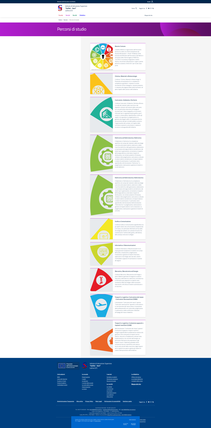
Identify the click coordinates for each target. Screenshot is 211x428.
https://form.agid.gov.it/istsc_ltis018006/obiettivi (119, 415)
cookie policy (98, 421)
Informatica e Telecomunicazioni (125, 245)
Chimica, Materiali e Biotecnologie (126, 76)
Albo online (110, 397)
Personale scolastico (112, 379)
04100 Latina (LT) (111, 408)
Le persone (85, 381)
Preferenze (132, 419)
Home (60, 20)
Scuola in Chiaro (61, 381)
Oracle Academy (61, 383)
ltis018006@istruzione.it (96, 409)
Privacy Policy (89, 401)
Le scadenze (110, 395)
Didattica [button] (82, 15)
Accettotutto (125, 424)
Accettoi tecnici (133, 424)
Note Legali (99, 401)
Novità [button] (75, 15)
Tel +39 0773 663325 (80, 409)
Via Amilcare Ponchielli (100, 408)
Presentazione (86, 377)
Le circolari (109, 391)
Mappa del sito (148, 15)
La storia (84, 389)
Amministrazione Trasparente (65, 401)
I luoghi (84, 379)
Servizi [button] (68, 15)
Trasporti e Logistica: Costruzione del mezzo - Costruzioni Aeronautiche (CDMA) (129, 298)
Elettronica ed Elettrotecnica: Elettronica (128, 138)
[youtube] (149, 8)
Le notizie (109, 387)
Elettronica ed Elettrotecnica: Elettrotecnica (129, 178)
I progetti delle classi (137, 381)
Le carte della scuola (87, 385)
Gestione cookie (127, 401)
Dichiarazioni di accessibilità (112, 401)
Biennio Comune (120, 46)
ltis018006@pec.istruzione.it (128, 409)
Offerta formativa (136, 377)
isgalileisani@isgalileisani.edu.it (110, 409)
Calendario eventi (111, 393)
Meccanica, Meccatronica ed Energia (126, 271)
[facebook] (146, 8)
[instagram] (151, 8)
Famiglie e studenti (112, 377)
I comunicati (110, 389)
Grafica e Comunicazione (123, 221)
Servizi (66, 20)
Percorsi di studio (111, 381)
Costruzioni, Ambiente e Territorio (126, 100)
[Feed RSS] (153, 8)
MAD (58, 377)
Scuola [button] (61, 15)
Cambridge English (62, 385)
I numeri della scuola (87, 383)
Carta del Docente (62, 379)
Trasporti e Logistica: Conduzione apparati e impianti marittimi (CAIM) (129, 324)
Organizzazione (86, 387)
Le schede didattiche (137, 379)
